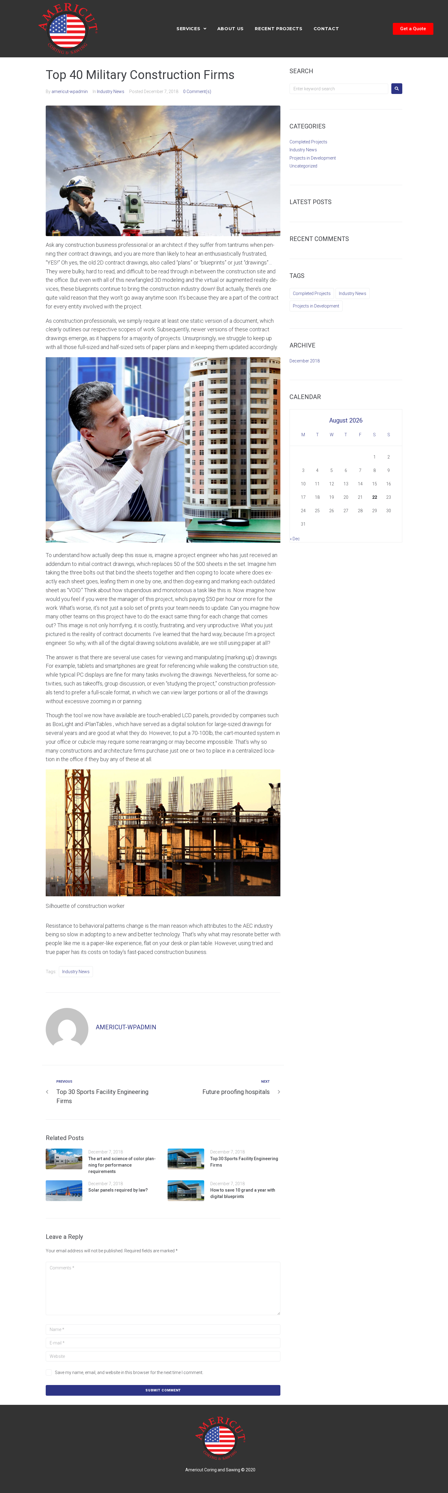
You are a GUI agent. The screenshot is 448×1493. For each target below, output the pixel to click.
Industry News (110, 91)
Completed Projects (308, 141)
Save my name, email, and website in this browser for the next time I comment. (129, 1372)
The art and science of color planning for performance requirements (122, 1165)
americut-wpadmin (70, 91)
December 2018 (305, 360)
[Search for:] (339, 89)
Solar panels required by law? (118, 1190)
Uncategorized (303, 166)
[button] (413, 29)
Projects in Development (313, 158)
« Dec (295, 538)
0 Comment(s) (197, 91)
